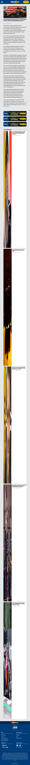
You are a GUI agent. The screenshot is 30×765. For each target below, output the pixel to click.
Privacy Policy (3, 735)
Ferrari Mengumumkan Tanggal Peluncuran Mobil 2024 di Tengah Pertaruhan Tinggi (18, 603)
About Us (2, 734)
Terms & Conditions (4, 738)
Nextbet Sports (6, 106)
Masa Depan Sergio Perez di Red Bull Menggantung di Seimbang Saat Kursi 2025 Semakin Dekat (19, 486)
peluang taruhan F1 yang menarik (16, 51)
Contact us (18, 734)
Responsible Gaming (4, 740)
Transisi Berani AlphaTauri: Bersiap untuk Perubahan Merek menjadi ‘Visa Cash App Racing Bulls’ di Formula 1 (19, 133)
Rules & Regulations (4, 739)
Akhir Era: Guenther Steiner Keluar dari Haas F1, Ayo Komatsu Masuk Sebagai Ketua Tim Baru (18, 368)
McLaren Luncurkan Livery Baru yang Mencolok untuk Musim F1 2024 (18, 250)
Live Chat (17, 735)
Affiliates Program (19, 738)
